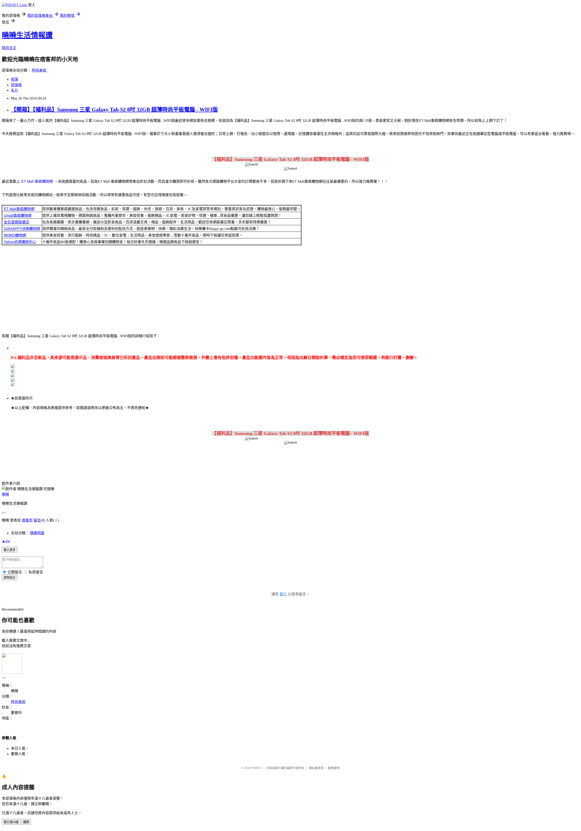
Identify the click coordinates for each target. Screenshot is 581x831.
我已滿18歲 (11, 822)
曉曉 (5, 494)
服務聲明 (334, 768)
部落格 (16, 85)
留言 (37, 520)
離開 (26, 822)
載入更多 (9, 550)
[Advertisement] (290, 289)
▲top (6, 541)
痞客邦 (27, 520)
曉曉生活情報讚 (27, 35)
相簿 (14, 79)
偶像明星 (37, 533)
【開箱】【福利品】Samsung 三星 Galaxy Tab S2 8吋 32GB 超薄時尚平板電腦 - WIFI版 (114, 109)
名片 (14, 90)
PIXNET (256, 768)
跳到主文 (9, 48)
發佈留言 (9, 577)
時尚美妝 (39, 70)
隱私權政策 (316, 768)
